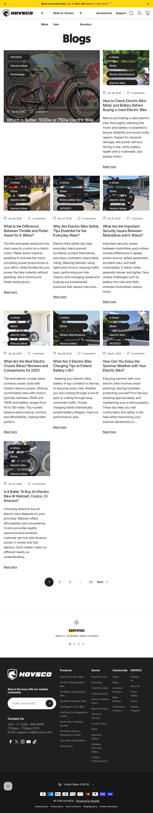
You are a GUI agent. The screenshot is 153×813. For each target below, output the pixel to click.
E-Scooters (85, 15)
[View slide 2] (74, 644)
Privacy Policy (99, 723)
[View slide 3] (78, 644)
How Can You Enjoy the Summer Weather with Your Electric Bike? (124, 366)
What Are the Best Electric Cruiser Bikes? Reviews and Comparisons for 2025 (26, 366)
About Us (135, 686)
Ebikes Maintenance (122, 74)
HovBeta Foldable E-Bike (73, 701)
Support (121, 13)
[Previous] (5, 3)
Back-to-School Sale (63, 15)
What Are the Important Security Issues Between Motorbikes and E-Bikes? (123, 230)
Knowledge (17, 74)
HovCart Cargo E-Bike (72, 676)
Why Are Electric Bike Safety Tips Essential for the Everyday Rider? (76, 230)
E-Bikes (44, 15)
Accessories (104, 13)
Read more (13, 159)
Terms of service (73, 806)
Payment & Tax (99, 676)
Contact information (109, 806)
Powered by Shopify (88, 800)
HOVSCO (16, 57)
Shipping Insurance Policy (96, 748)
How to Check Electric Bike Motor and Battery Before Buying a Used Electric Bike (125, 105)
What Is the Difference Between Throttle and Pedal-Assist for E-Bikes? (26, 230)
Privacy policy (56, 806)
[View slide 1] (70, 644)
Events (134, 701)
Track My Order (99, 688)
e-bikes (114, 57)
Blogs (115, 682)
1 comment (137, 218)
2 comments (41, 111)
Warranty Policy (99, 708)
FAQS (94, 729)
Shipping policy (90, 806)
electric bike (117, 82)
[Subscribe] (49, 703)
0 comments (138, 93)
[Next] (148, 3)
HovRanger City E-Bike (72, 706)
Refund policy (41, 806)
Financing (96, 682)
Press (115, 676)
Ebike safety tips (70, 199)
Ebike (113, 65)
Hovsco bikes (18, 65)
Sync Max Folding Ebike (72, 740)
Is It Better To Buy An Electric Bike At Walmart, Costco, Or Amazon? (26, 496)
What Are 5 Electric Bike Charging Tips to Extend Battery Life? (72, 366)
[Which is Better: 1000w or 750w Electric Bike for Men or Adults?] (52, 86)
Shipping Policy (99, 693)
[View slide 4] (83, 644)
